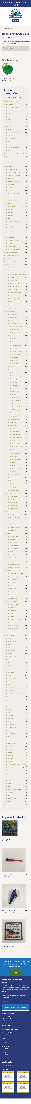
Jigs (11, 369)
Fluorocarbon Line (15, 518)
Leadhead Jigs (16, 385)
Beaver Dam (11, 650)
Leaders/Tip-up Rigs (13, 234)
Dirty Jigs (10, 681)
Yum (9, 795)
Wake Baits (15, 363)
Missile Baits (11, 724)
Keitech (10, 709)
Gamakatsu (11, 687)
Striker (10, 774)
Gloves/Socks (11, 138)
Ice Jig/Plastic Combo (16, 194)
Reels (9, 533)
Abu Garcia (11, 644)
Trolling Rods (13, 598)
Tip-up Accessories (13, 240)
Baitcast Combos (15, 558)
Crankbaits (15, 342)
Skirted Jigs (15, 394)
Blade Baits (15, 339)
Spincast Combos (15, 564)
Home (5, 28)
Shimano (10, 761)
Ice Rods (10, 215)
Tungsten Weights (15, 629)
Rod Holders (13, 289)
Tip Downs (11, 237)
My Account (5, 1101)
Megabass (11, 718)
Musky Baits (13, 416)
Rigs (11, 622)
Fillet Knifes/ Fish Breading (17, 271)
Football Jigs (17, 403)
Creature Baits (16, 431)
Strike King (11, 767)
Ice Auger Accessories (14, 181)
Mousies (10, 113)
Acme (9, 647)
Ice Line (10, 203)
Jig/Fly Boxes (11, 228)
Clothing (8, 126)
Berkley (10, 653)
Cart (24, 1100)
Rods (9, 570)
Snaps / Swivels (14, 626)
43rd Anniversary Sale (12, 101)
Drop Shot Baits (16, 437)
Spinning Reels (14, 548)
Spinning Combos (15, 567)
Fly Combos (13, 561)
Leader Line (13, 524)
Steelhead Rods (14, 592)
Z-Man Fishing (12, 798)
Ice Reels (10, 212)
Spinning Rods (14, 589)
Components (13, 610)
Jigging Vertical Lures (18, 351)
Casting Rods (13, 576)
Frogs (11, 320)
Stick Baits (15, 357)
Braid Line (12, 514)
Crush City (11, 666)
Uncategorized (10, 804)
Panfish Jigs (15, 388)
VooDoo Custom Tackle (14, 789)
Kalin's (10, 706)
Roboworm (11, 758)
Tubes (13, 465)
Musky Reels (13, 542)
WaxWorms (11, 123)
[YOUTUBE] (15, 5)
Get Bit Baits (11, 690)
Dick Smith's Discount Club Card (15, 153)
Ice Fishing (9, 166)
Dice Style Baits (16, 434)
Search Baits (15, 391)
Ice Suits (10, 218)
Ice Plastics (11, 209)
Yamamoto (11, 792)
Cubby (10, 669)
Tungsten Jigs (16, 413)
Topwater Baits (16, 360)
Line (9, 511)
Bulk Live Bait (9, 104)
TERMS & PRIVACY (7, 1065)
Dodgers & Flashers (17, 326)
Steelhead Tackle (14, 490)
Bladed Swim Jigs (17, 376)
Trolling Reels (13, 551)
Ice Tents (10, 224)
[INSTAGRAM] (17, 5)
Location (16, 2)
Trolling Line (13, 530)
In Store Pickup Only (11, 252)
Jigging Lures (11, 231)
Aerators (12, 268)
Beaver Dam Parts (13, 169)
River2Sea (10, 755)
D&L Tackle (11, 672)
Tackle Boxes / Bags (15, 298)
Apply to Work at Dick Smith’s (15, 1007)
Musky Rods (13, 585)
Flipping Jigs (17, 400)
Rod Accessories (14, 286)
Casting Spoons (16, 484)
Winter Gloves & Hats (14, 249)
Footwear (10, 135)
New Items (9, 258)
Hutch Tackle (11, 703)
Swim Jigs (16, 410)
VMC (9, 786)
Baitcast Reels (14, 536)
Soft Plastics (13, 425)
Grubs (13, 440)
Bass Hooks (13, 496)
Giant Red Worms (13, 107)
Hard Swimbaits (16, 345)
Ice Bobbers (11, 187)
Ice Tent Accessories (13, 221)
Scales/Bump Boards (15, 292)
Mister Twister (12, 727)
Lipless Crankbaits (17, 354)
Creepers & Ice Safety (14, 172)
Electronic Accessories (14, 175)
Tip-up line (13, 206)
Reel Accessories (14, 283)
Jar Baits (12, 366)
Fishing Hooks (12, 493)
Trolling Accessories (15, 305)
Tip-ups (10, 243)
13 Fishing (11, 638)
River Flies (13, 422)
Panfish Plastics (16, 450)
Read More (5, 1001)
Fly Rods (12, 582)
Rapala (10, 752)
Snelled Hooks (14, 502)
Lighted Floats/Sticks (16, 619)
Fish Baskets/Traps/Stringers (18, 274)
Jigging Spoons (16, 487)
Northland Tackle (12, 734)
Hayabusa (11, 700)
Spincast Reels (14, 545)
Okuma (10, 737)
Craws (14, 428)
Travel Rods (13, 595)
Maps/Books (13, 280)
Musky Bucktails (14, 419)
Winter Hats (11, 150)
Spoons (12, 481)
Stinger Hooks (14, 505)
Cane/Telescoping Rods (16, 573)
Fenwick (10, 684)
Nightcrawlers (12, 116)
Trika (9, 780)
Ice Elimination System (12, 163)
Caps (9, 129)
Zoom (9, 801)
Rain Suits (10, 141)
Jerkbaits (14, 348)
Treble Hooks (12, 246)
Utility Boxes (13, 308)
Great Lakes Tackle (15, 323)
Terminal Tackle (12, 601)
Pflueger (10, 746)
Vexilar (10, 783)
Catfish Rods (13, 579)
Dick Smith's (11, 678)
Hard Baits (13, 335)
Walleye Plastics (16, 468)
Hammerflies (11, 697)
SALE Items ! (9, 632)
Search (15, 1101)
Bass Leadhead (16, 373)
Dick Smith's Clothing (14, 132)
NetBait (10, 730)
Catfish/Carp (13, 314)
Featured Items (10, 157)
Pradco (10, 749)
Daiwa (9, 675)
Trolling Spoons (16, 332)
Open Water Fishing (11, 261)
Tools (11, 302)
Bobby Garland (12, 656)
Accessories (11, 265)
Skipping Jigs (17, 406)
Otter (9, 740)
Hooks (12, 499)
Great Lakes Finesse (13, 693)
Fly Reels (12, 539)
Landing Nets (13, 277)
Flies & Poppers (14, 317)
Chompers (11, 659)
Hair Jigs (14, 382)
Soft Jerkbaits (16, 453)
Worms (14, 471)
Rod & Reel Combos (13, 555)
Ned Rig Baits (16, 443)
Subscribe (24, 2)
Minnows (10, 110)
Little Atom (11, 715)
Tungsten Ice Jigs (14, 200)
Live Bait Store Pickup (12, 255)
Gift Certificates (10, 160)
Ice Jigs (10, 190)
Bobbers (12, 607)
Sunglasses (11, 144)
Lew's (9, 712)
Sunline (10, 777)
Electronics (11, 178)
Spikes (10, 120)
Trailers (14, 462)
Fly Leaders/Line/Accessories (18, 521)
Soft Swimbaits (16, 459)
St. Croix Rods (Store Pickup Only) (17, 764)
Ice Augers (11, 184)
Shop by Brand (10, 635)
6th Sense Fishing (12, 641)
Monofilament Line (15, 527)
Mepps (10, 721)
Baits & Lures (11, 311)
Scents (12, 295)
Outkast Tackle (12, 743)
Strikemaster (11, 771)
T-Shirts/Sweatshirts (13, 147)
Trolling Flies (15, 329)
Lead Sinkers (13, 613)
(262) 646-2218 (7, 2)
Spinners (12, 477)
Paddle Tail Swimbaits (18, 447)
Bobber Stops (14, 604)
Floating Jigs (15, 379)
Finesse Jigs (17, 397)
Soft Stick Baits (16, 456)
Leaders (12, 616)
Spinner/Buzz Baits (15, 474)
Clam (9, 663)
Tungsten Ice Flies (15, 197)
